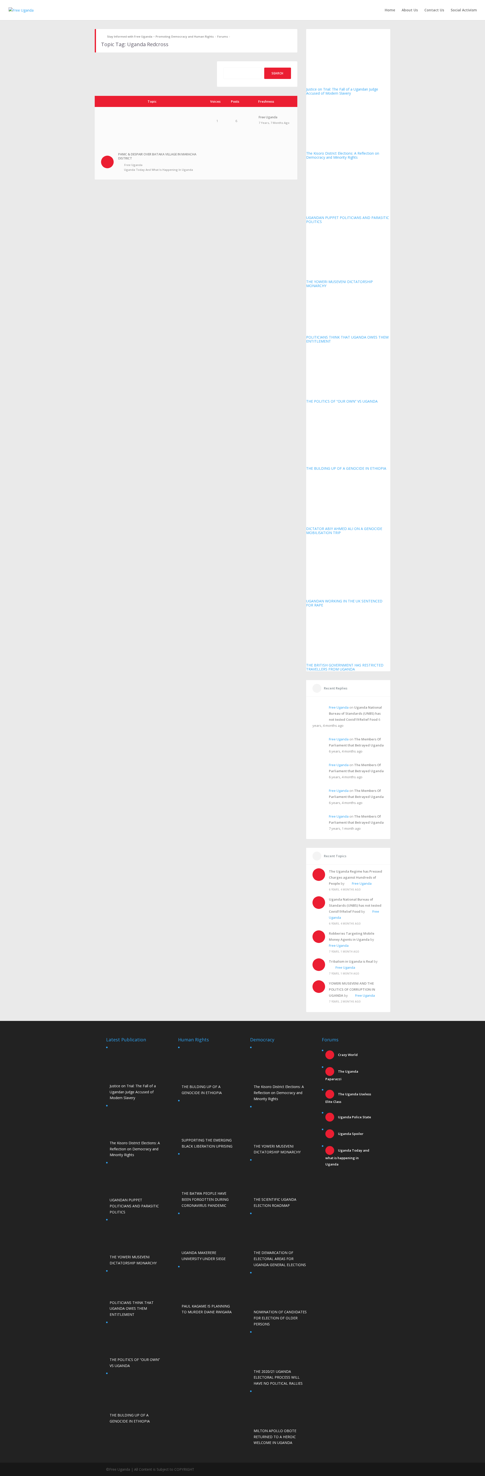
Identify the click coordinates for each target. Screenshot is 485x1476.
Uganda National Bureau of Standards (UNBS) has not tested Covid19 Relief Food (355, 713)
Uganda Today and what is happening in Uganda (158, 170)
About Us (410, 10)
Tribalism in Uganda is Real (351, 961)
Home (390, 10)
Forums (222, 36)
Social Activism (464, 10)
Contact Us (434, 10)
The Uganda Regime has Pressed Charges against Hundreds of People (355, 877)
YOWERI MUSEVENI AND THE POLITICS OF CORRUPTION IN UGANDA (352, 989)
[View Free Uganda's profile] (250, 123)
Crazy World (347, 1054)
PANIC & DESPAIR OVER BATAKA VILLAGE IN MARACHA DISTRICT (157, 156)
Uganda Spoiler (350, 1133)
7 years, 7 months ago (274, 123)
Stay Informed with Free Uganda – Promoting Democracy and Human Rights (160, 36)
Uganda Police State (354, 1117)
